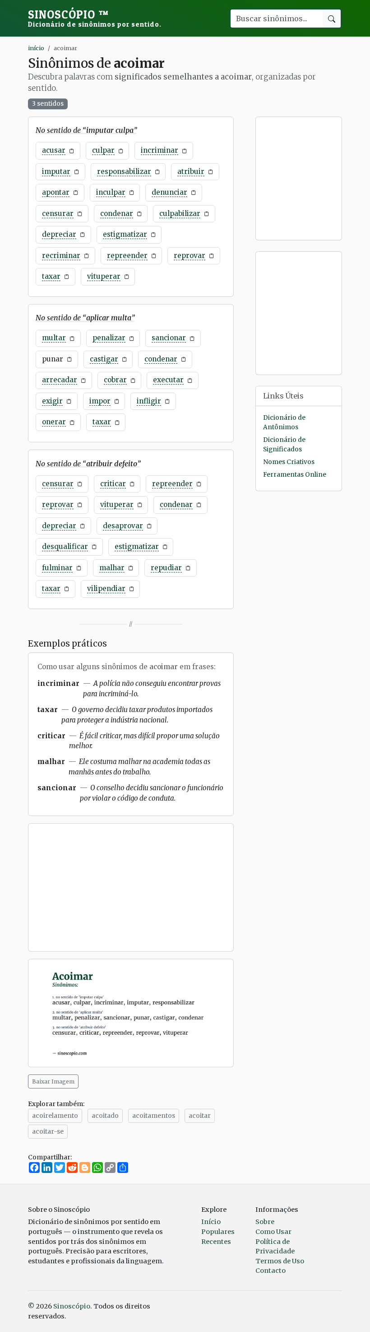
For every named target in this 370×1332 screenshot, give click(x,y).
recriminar (61, 255)
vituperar (103, 276)
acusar (53, 150)
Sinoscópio (95, 18)
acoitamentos (153, 1116)
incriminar (159, 150)
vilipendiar (106, 588)
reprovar (189, 255)
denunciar (169, 192)
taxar (51, 276)
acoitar (200, 1116)
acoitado (105, 1116)
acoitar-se (48, 1131)
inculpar (110, 192)
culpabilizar (179, 213)
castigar (104, 359)
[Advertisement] (131, 887)
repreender (127, 255)
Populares (218, 1232)
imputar (56, 171)
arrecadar (59, 379)
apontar (55, 192)
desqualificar (65, 546)
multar (54, 337)
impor (100, 401)
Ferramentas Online (294, 474)
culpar (103, 150)
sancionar (169, 337)
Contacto (270, 1270)
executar (168, 379)
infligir (149, 401)
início (36, 48)
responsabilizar (124, 171)
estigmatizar (125, 234)
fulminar (57, 567)
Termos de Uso (279, 1261)
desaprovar (123, 525)
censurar (58, 213)
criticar (113, 483)
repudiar (166, 567)
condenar (116, 213)
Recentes (216, 1242)
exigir (52, 401)
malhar (112, 567)
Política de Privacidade (275, 1247)
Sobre (264, 1222)
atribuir (190, 171)
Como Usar (273, 1232)
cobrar (115, 379)
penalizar (108, 337)
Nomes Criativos (288, 462)
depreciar (59, 234)
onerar (54, 421)
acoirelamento (55, 1116)
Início (211, 1222)
